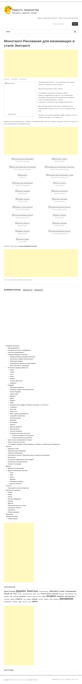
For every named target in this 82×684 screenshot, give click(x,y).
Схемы (19, 593)
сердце (20, 601)
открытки (18, 599)
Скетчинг (8, 486)
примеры (46, 599)
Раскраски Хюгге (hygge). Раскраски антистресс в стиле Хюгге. (29, 405)
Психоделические (15, 418)
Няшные (10, 501)
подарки (29, 599)
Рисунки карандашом (14, 499)
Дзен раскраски (14, 429)
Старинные (13, 407)
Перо (11, 475)
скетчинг (25, 601)
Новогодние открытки (14, 507)
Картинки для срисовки (13, 490)
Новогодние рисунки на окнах (17, 505)
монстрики (6, 599)
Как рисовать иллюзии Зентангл (18, 461)
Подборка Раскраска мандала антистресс (22, 357)
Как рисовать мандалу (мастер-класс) (21, 359)
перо (24, 599)
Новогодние (11, 510)
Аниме (10, 494)
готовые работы (12, 280)
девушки (55, 594)
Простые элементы (16, 483)
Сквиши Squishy (13, 518)
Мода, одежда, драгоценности (19, 413)
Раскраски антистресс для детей (20, 433)
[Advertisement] (41, 63)
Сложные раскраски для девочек (22, 437)
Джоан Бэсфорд (9, 591)
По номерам (13, 422)
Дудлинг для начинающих (16, 468)
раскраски (66, 598)
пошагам (35, 599)
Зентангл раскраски (16, 431)
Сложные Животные (16, 381)
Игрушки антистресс (12, 516)
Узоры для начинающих (15, 453)
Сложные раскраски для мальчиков (23, 435)
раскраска (56, 599)
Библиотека (9, 514)
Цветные (12, 424)
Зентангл (20, 280)
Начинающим (28, 280)
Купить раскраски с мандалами (19, 365)
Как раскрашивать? (14, 348)
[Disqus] (41, 319)
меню (8, 31)
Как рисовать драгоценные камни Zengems (21, 459)
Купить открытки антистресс (16, 442)
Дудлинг (8, 466)
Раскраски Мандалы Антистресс (18, 354)
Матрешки (13, 420)
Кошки (12, 370)
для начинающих (69, 593)
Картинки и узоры (13, 448)
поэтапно (40, 599)
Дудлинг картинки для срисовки (17, 470)
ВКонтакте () (27, 290)
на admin (6, 79)
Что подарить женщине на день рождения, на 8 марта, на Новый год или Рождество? (34, 444)
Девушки (12, 396)
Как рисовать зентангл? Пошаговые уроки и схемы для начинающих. (29, 455)
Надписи (12, 400)
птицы (51, 599)
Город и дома (14, 394)
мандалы (60, 596)
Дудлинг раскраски (16, 427)
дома (11, 596)
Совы (11, 374)
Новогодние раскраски (17, 387)
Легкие (10, 496)
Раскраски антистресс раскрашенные (19, 350)
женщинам (15, 596)
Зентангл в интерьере (14, 464)
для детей (61, 593)
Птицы (12, 376)
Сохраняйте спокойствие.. (18, 416)
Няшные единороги (14, 512)
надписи (12, 599)
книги (44, 596)
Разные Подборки (15, 392)
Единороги (13, 383)
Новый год (8, 594)
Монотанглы (11, 457)
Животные (32, 591)
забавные (22, 596)
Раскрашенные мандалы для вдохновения (23, 363)
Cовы (11, 472)
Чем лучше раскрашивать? (16, 352)
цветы (35, 601)
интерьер (29, 596)
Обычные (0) (38, 290)
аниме (34, 593)
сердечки (14, 601)
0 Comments (23, 79)
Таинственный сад (27, 593)
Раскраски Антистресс (13, 346)
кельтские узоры (37, 596)
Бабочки (12, 378)
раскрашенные (8, 601)
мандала (51, 596)
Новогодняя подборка (16, 481)
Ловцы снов (13, 411)
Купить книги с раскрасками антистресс (20, 440)
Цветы (12, 398)
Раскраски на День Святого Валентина (22, 389)
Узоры (12, 402)
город (38, 593)
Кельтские (13, 409)
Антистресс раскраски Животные (18, 367)
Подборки (11, 385)
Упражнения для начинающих (17, 451)
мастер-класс (70, 596)
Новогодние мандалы (16, 361)
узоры (29, 601)
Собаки (12, 372)
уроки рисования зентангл (28, 246)
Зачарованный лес (44, 591)
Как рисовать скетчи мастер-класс (18, 488)
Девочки (10, 503)
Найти (75, 24)
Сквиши (10, 492)
